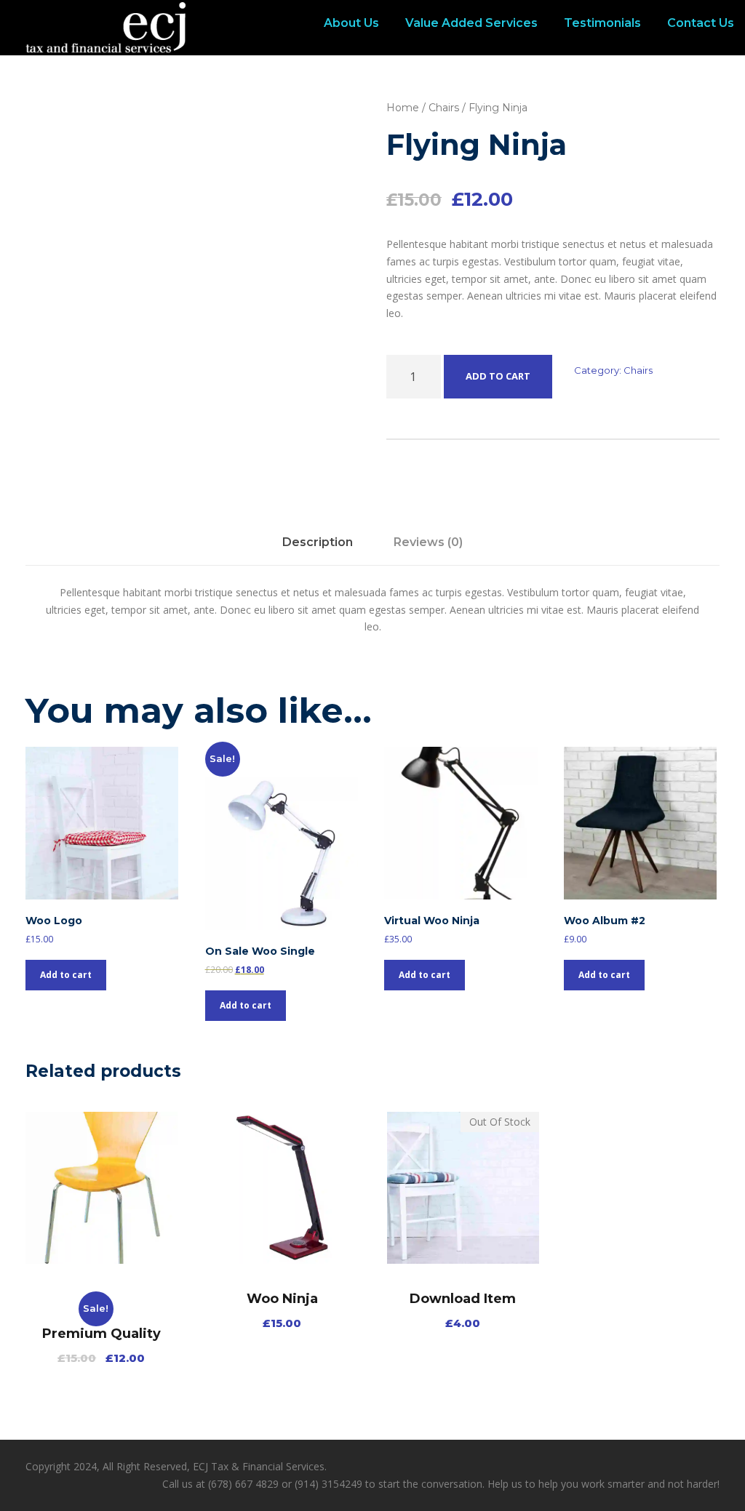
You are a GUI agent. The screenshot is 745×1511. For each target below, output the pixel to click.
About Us (351, 23)
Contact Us (700, 23)
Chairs (444, 107)
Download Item (463, 1299)
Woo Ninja (282, 1299)
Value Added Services (471, 23)
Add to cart (498, 375)
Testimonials (602, 23)
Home (402, 107)
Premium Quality (101, 1334)
